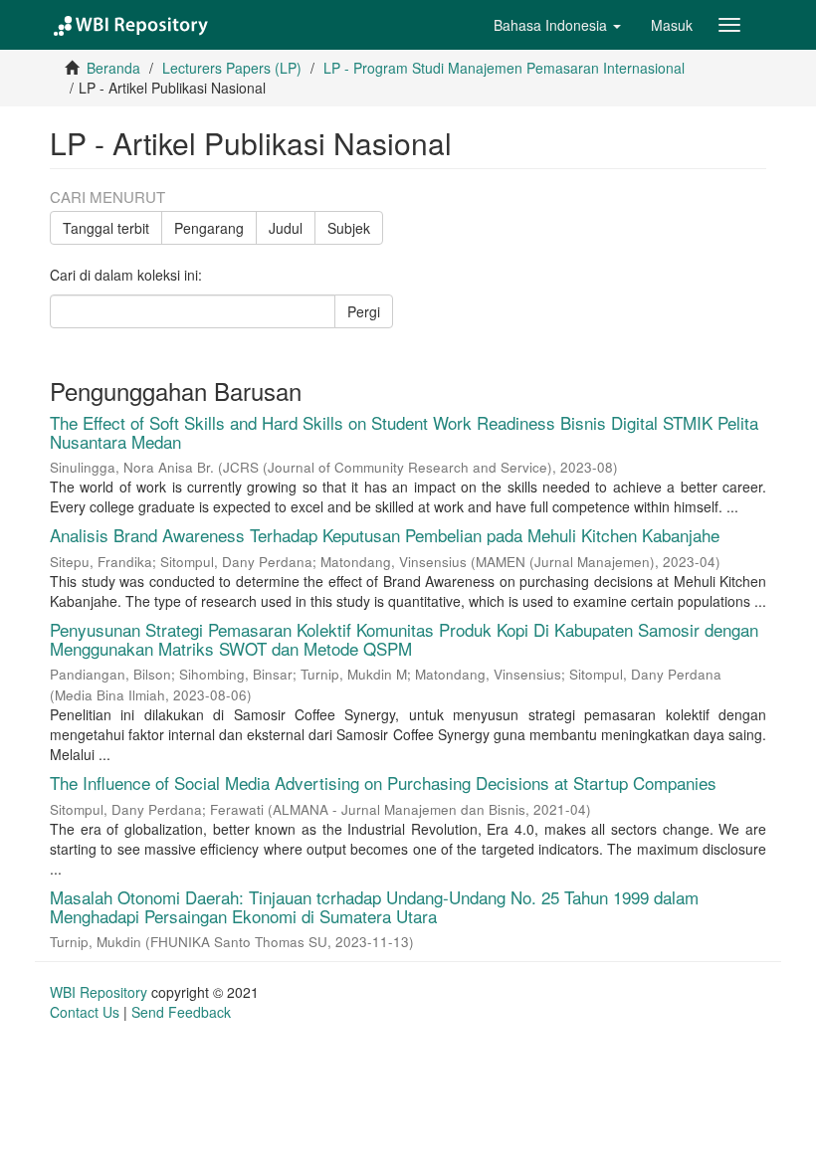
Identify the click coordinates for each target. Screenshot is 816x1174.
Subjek (348, 228)
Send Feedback (181, 1012)
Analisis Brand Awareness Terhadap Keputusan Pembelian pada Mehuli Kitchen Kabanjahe (384, 534)
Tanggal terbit (106, 228)
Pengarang (209, 228)
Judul (286, 228)
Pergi (363, 311)
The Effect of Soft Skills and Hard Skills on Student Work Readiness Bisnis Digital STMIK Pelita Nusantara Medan (404, 432)
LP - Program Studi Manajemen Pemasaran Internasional (504, 68)
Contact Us (84, 1012)
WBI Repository (98, 992)
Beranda (113, 68)
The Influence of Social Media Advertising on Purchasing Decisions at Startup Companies (383, 782)
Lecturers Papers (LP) (232, 68)
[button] (557, 25)
